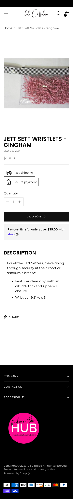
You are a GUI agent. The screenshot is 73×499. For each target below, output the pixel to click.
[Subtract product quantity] (19, 202)
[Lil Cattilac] (36, 13)
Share (14, 317)
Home (8, 28)
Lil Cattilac (35, 465)
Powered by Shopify (17, 473)
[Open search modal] (58, 13)
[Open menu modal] (6, 13)
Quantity (11, 193)
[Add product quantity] (7, 202)
